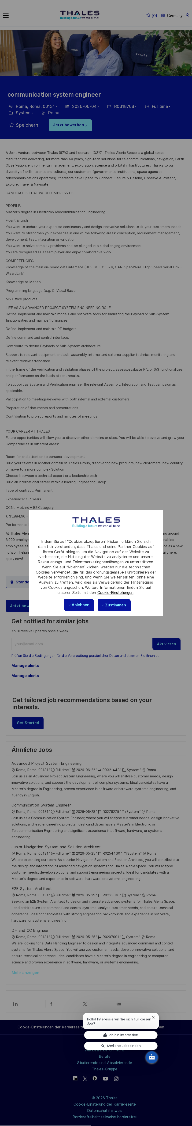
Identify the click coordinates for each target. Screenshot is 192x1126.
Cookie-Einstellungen (115, 592)
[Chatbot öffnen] (152, 1057)
